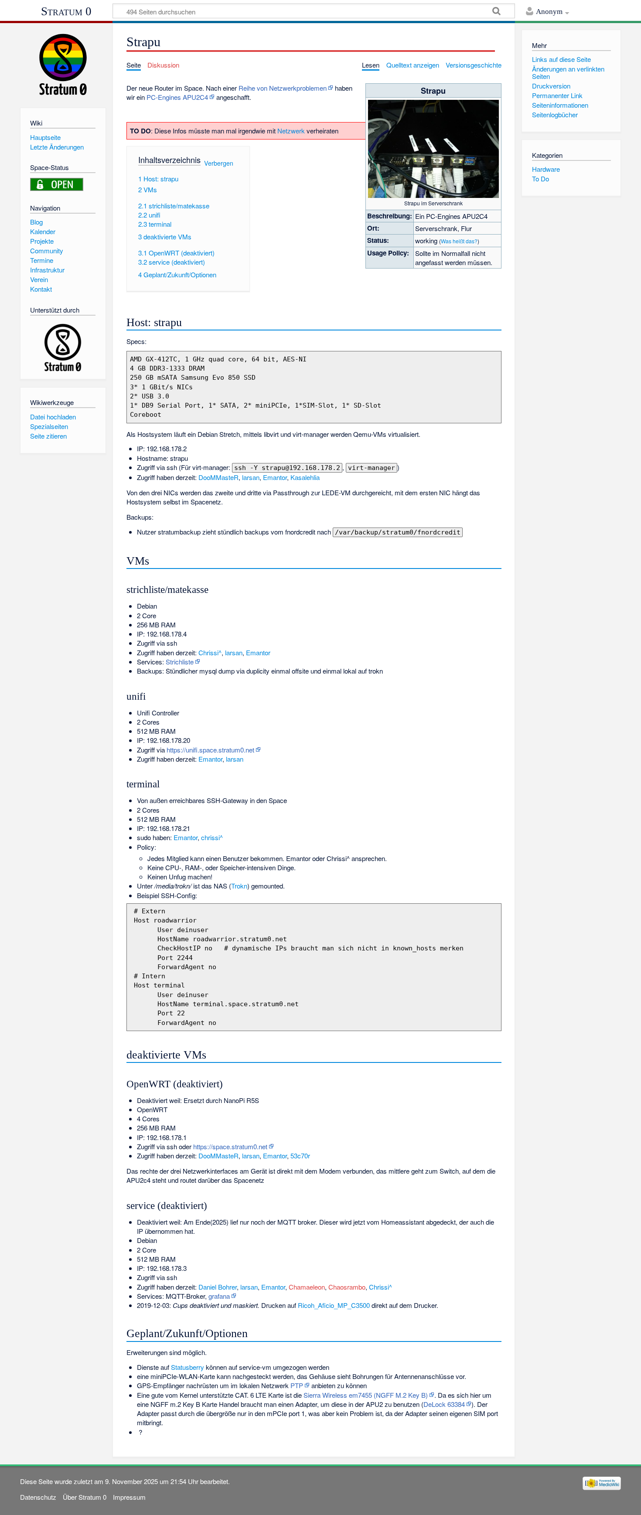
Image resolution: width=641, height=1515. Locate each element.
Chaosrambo (346, 1286)
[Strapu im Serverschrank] (433, 148)
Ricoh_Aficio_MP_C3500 (334, 1305)
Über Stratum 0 (84, 1496)
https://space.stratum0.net (230, 1146)
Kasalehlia (305, 477)
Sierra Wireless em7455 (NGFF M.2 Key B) (365, 1394)
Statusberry (187, 1367)
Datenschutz (38, 1496)
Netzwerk (291, 130)
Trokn (239, 885)
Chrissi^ (210, 652)
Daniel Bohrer (217, 1286)
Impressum (129, 1496)
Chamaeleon (307, 1286)
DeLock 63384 (444, 1404)
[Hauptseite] (63, 64)
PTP (296, 1385)
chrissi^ (212, 837)
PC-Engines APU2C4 (177, 97)
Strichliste (180, 661)
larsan (250, 477)
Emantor (275, 477)
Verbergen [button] (218, 163)
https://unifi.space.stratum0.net (210, 749)
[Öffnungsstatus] (56, 183)
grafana (219, 1296)
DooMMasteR (218, 477)
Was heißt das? (459, 241)
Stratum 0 (66, 11)
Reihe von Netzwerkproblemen (283, 87)
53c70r (300, 1155)
